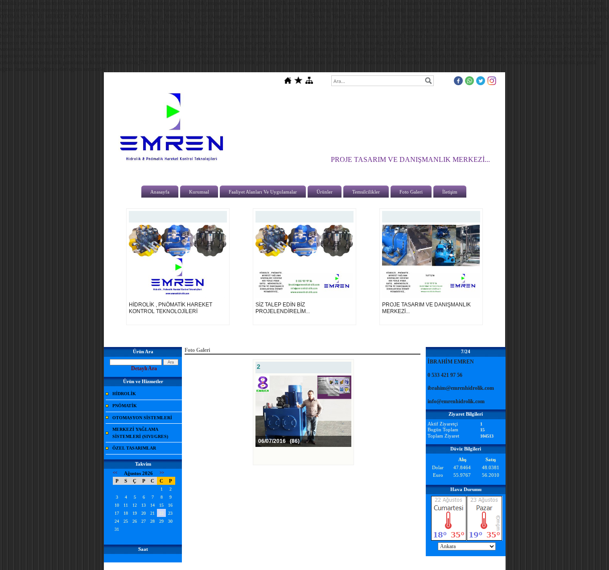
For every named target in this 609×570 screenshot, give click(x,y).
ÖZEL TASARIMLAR (134, 448)
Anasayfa (159, 191)
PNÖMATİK (124, 405)
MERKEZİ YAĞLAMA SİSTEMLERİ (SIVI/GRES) (140, 433)
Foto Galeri (411, 191)
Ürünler (325, 191)
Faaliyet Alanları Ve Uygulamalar (263, 191)
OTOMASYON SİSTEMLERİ (142, 417)
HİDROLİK (124, 393)
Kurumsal (199, 191)
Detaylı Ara (144, 368)
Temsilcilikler (366, 191)
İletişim (449, 191)
